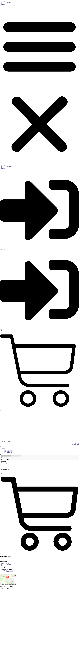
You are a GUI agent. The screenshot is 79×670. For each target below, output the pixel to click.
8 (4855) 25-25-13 (75, 443)
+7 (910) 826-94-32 (75, 444)
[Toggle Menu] (0, 446)
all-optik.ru (2, 588)
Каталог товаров (5, 563)
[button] (39, 85)
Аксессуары (6, 449)
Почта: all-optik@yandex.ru (7, 571)
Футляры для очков (8, 452)
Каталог (3, 448)
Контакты (4, 4)
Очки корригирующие (9, 450)
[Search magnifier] (2, 457)
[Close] (0, 454)
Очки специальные (8, 451)
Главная (4, 1)
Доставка (4, 3)
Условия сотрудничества (7, 2)
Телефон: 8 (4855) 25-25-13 (7, 570)
